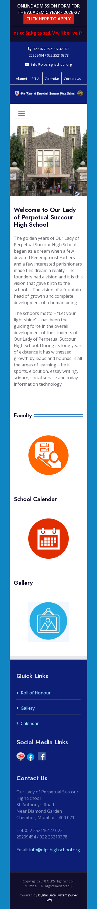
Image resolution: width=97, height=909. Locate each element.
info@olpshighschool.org (51, 64)
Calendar (30, 723)
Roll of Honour (36, 693)
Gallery (28, 708)
